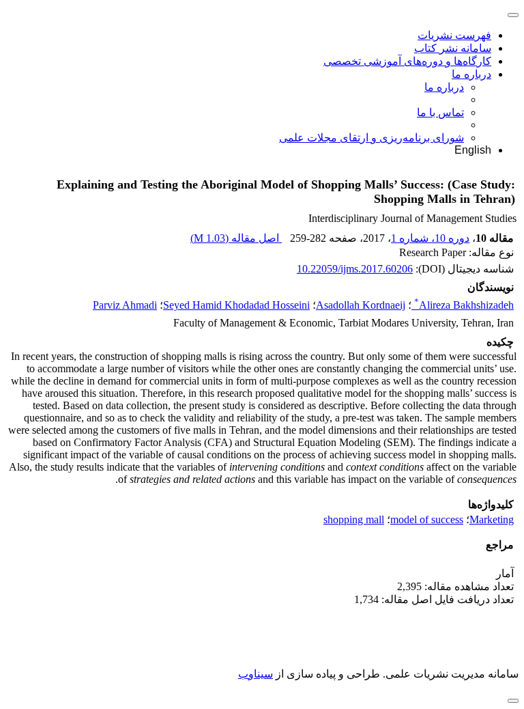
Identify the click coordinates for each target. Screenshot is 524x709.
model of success (426, 519)
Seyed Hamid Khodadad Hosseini (236, 305)
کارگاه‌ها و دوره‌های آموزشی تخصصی (407, 61)
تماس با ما (440, 112)
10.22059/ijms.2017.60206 (355, 269)
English (472, 150)
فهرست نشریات (454, 35)
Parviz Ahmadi (125, 305)
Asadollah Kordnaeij (360, 305)
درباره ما (471, 74)
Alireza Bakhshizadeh (464, 305)
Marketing (491, 519)
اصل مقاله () (236, 238)
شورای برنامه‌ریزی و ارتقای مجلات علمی (371, 137)
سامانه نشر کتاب (452, 48)
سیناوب (255, 674)
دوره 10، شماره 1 (430, 238)
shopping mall (353, 519)
